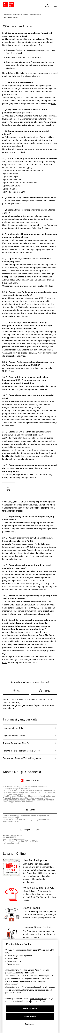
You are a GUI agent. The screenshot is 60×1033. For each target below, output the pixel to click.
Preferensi (30, 1024)
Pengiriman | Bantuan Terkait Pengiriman (22, 758)
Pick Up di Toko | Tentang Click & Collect (21, 750)
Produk (32, 14)
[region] (30, 986)
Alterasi (38, 14)
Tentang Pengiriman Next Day (17, 743)
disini (37, 76)
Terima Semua (30, 1008)
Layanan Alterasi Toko (13, 728)
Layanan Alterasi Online (14, 735)
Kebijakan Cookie (38, 1001)
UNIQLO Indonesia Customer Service (15, 14)
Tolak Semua (30, 1016)
